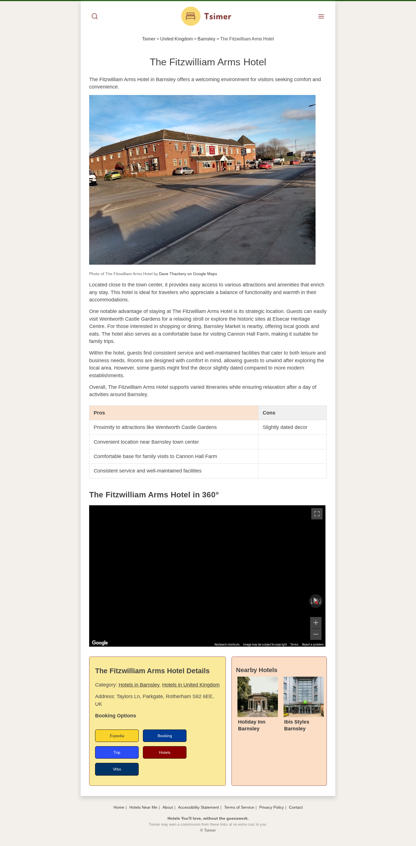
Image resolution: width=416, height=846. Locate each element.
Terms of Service (239, 807)
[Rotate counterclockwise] (311, 601)
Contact (296, 807)
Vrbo (117, 769)
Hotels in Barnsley (139, 685)
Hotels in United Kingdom (191, 685)
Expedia (117, 735)
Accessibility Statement (198, 807)
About (167, 807)
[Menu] (321, 17)
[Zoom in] (315, 622)
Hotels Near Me (143, 807)
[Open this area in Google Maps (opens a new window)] (100, 643)
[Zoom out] (315, 634)
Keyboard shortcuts (227, 644)
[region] (207, 576)
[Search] (94, 17)
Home (118, 807)
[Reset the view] (315, 601)
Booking (165, 735)
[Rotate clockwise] (321, 601)
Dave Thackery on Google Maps (188, 273)
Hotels (164, 752)
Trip (116, 752)
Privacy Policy (271, 807)
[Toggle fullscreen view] (317, 513)
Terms (294, 644)
